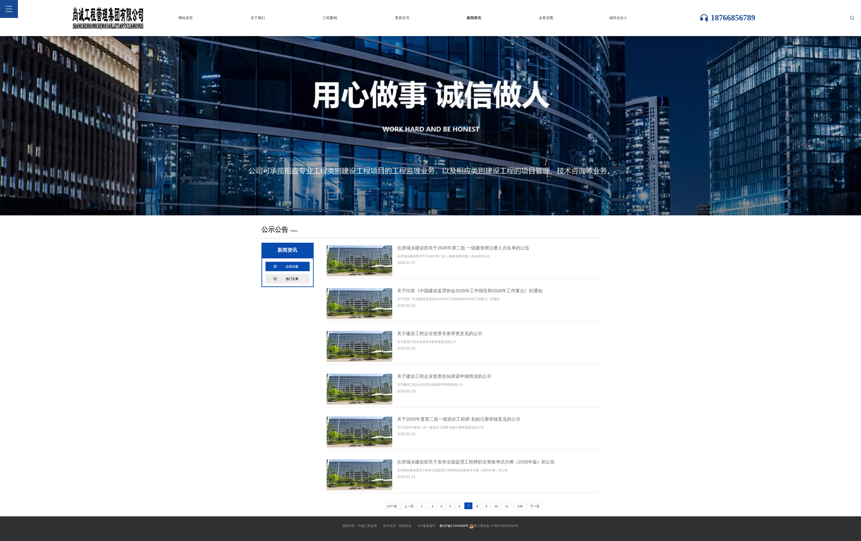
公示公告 (292, 266)
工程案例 (330, 18)
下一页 (534, 506)
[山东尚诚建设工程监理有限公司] (430, 125)
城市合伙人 (618, 18)
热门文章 (292, 279)
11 (507, 506)
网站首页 (185, 18)
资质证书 (402, 18)
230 (520, 506)
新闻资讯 (474, 18)
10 (496, 506)
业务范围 (546, 18)
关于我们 (258, 18)
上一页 (409, 506)
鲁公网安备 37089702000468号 (496, 526)
